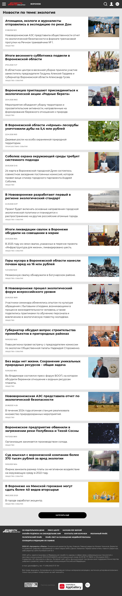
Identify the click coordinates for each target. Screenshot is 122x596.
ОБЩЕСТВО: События (14, 80)
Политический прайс (32, 537)
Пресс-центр (53, 530)
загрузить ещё (62, 515)
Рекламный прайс (98, 534)
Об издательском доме (33, 530)
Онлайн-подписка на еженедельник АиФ (41, 534)
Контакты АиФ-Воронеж (75, 534)
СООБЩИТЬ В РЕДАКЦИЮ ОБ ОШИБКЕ (38, 541)
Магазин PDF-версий (72, 530)
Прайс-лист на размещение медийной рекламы (67, 537)
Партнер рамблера (48, 585)
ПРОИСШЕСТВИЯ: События (16, 146)
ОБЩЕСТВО (9, 46)
